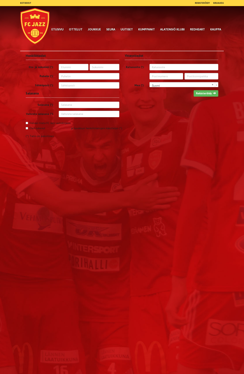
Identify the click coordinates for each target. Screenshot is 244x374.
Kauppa (215, 29)
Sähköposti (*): (44, 85)
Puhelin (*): (46, 76)
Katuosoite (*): (135, 67)
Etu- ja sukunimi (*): (41, 67)
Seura (110, 29)
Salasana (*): (45, 104)
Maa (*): (139, 85)
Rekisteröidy (202, 3)
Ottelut (76, 29)
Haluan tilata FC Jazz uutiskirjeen (49, 123)
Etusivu (57, 29)
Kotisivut (25, 3)
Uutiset (127, 29)
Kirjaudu (218, 3)
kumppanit (146, 29)
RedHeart (197, 29)
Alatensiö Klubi (172, 29)
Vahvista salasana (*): (39, 113)
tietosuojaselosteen (58, 128)
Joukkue (94, 29)
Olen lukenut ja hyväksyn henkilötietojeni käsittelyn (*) (75, 128)
